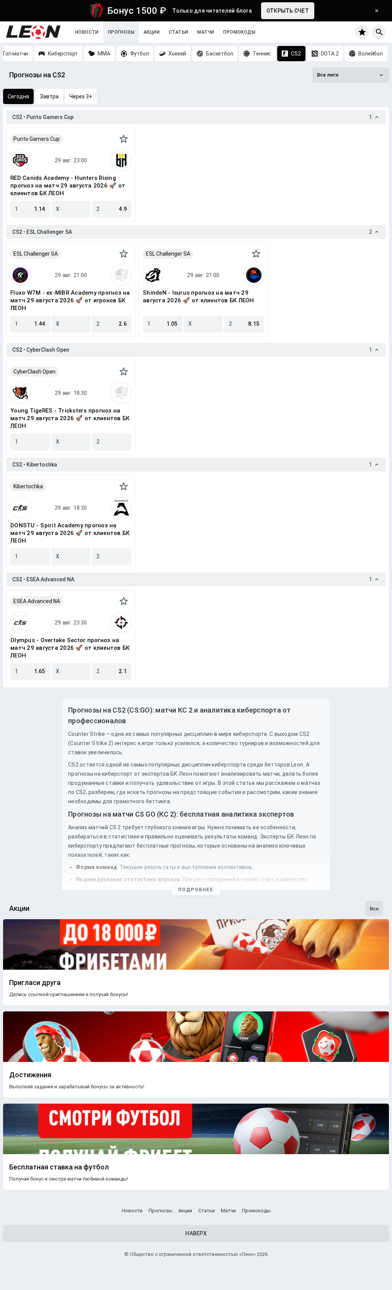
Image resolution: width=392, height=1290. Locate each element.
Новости (87, 32)
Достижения (30, 1075)
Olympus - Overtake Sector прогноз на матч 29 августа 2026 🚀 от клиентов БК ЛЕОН (69, 648)
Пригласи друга (34, 983)
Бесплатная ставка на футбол (59, 1167)
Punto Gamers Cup (36, 139)
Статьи (178, 32)
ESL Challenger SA (35, 254)
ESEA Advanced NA (36, 601)
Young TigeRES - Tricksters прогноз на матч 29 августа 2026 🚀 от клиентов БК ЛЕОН (69, 418)
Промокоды (239, 32)
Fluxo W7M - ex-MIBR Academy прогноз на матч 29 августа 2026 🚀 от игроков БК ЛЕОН (70, 300)
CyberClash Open (34, 372)
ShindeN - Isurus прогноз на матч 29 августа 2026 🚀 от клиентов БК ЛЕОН (198, 296)
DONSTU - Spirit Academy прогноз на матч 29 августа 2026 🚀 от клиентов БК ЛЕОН (69, 533)
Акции (152, 32)
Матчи (205, 32)
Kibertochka (28, 486)
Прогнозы (121, 32)
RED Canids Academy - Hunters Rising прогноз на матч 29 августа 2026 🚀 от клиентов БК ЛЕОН (67, 186)
